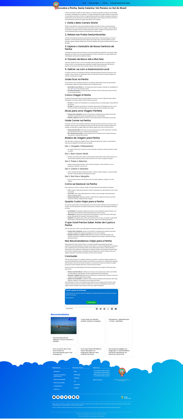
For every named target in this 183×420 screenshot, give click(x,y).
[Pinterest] (77, 397)
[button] (96, 308)
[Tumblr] (69, 397)
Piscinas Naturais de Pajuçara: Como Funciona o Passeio (63, 339)
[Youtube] (54, 397)
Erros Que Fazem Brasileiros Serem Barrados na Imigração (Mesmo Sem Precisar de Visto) (91, 351)
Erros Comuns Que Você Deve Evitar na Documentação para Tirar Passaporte (62, 351)
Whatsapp (77, 375)
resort (74, 88)
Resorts (105, 3)
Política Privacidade (59, 379)
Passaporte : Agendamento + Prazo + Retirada (119, 320)
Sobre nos (56, 389)
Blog (75, 371)
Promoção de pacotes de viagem (120, 3)
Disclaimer (57, 371)
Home (84, 3)
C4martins (104, 413)
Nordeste (76, 378)
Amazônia (77, 384)
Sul (75, 381)
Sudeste (76, 388)
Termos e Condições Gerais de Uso (60, 375)
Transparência (58, 386)
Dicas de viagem (94, 3)
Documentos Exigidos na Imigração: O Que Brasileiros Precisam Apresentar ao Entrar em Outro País (119, 351)
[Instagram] (62, 397)
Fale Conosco (97, 380)
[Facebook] (58, 397)
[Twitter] (66, 397)
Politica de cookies (59, 383)
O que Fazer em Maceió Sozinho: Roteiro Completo (91, 320)
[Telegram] (73, 397)
